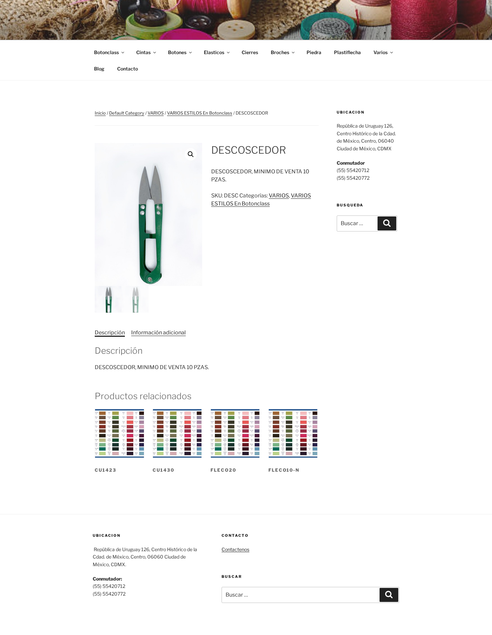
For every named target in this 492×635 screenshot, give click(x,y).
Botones (177, 52)
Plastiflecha (347, 52)
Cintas (143, 52)
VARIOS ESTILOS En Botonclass (199, 113)
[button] (191, 154)
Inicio (100, 113)
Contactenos (235, 549)
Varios (381, 52)
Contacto (127, 68)
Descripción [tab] (110, 332)
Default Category (126, 113)
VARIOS (156, 113)
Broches (280, 52)
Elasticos (214, 52)
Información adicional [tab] (158, 332)
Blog (99, 68)
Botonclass (106, 52)
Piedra (314, 52)
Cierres (250, 52)
